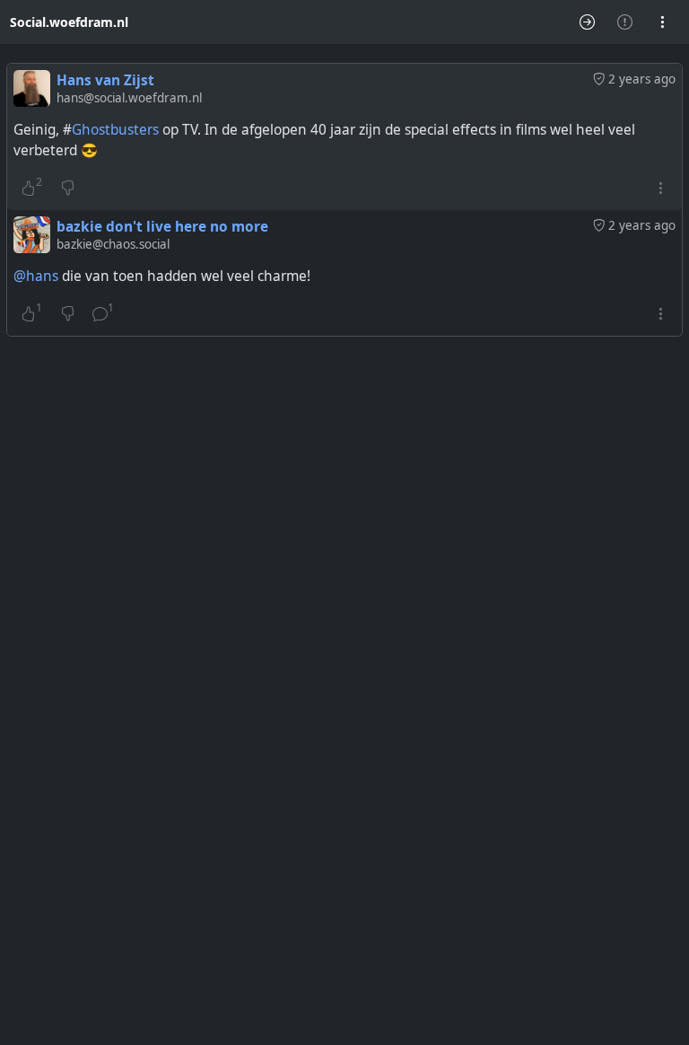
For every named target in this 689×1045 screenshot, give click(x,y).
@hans (35, 276)
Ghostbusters (115, 129)
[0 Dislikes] (68, 188)
